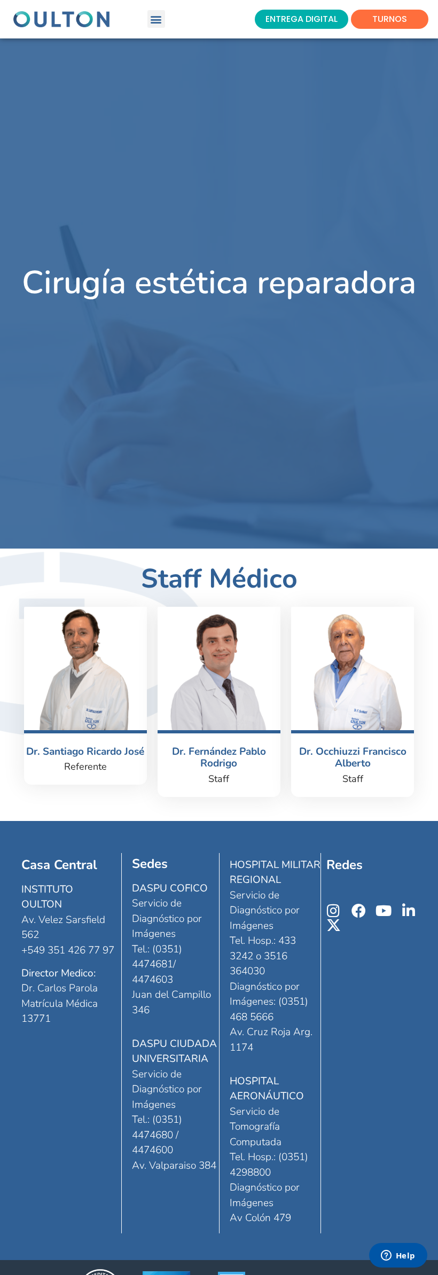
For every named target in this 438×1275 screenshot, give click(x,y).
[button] (156, 19)
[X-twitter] (333, 925)
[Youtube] (384, 910)
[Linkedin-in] (409, 910)
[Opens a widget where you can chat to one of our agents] (398, 1256)
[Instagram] (333, 910)
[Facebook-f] (358, 910)
